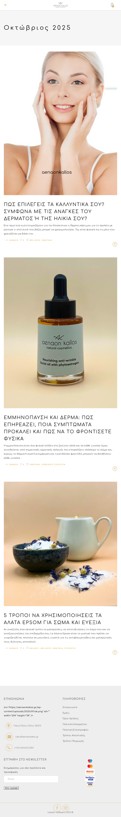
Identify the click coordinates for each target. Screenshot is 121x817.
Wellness (35, 240)
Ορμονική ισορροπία (53, 464)
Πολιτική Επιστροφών (75, 730)
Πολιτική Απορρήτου (75, 724)
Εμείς (66, 713)
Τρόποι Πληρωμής (73, 741)
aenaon (13, 240)
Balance (34, 648)
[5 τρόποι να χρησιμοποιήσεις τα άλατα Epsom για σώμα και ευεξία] (60, 544)
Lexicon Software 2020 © (60, 812)
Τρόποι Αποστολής (74, 735)
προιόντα (70, 648)
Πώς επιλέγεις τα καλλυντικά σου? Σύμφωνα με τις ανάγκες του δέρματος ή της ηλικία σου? (54, 211)
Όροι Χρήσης (71, 718)
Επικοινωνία (70, 707)
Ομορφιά (47, 240)
